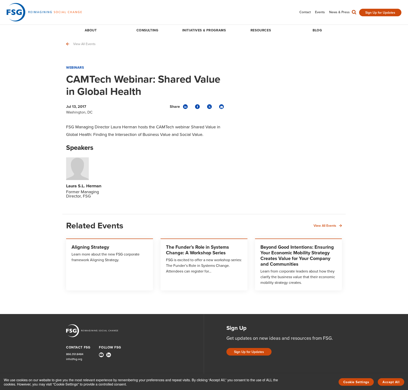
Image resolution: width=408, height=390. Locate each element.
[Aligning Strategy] (109, 264)
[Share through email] (221, 106)
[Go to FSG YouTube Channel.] (101, 354)
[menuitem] (305, 12)
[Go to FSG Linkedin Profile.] (108, 354)
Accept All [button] (391, 382)
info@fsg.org (74, 359)
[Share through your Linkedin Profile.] (185, 106)
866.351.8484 (74, 354)
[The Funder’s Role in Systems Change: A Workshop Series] (204, 264)
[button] (354, 13)
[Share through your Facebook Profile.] (197, 106)
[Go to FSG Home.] (44, 12)
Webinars (75, 67)
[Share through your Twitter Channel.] (209, 106)
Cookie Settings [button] (356, 382)
